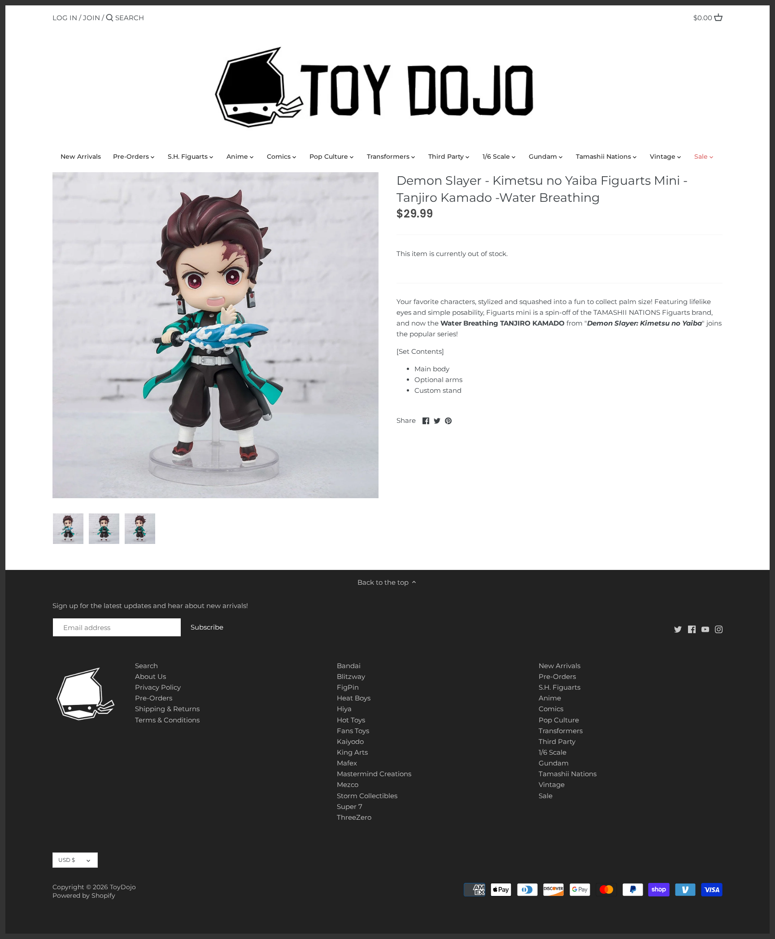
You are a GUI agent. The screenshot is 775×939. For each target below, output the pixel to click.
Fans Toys (353, 730)
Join (91, 17)
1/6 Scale (552, 752)
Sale (546, 795)
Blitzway (351, 676)
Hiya (344, 708)
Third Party (557, 741)
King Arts (352, 752)
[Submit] (109, 18)
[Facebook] (692, 629)
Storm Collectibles (367, 795)
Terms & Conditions (167, 720)
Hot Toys (351, 720)
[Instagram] (719, 629)
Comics (551, 708)
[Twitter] (678, 629)
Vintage (552, 784)
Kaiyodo (350, 741)
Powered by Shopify (83, 895)
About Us (150, 676)
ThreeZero (354, 817)
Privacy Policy (158, 687)
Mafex (347, 763)
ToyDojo (123, 887)
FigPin (348, 687)
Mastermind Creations (374, 773)
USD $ (66, 859)
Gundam (554, 763)
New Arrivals (559, 665)
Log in (64, 17)
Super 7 (349, 806)
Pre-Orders (153, 698)
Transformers (561, 730)
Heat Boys (353, 698)
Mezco (347, 784)
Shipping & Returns (167, 708)
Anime (550, 698)
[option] (68, 528)
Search (146, 665)
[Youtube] (705, 629)
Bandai (349, 665)
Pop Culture (559, 720)
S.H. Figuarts (559, 687)
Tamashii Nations (567, 773)
